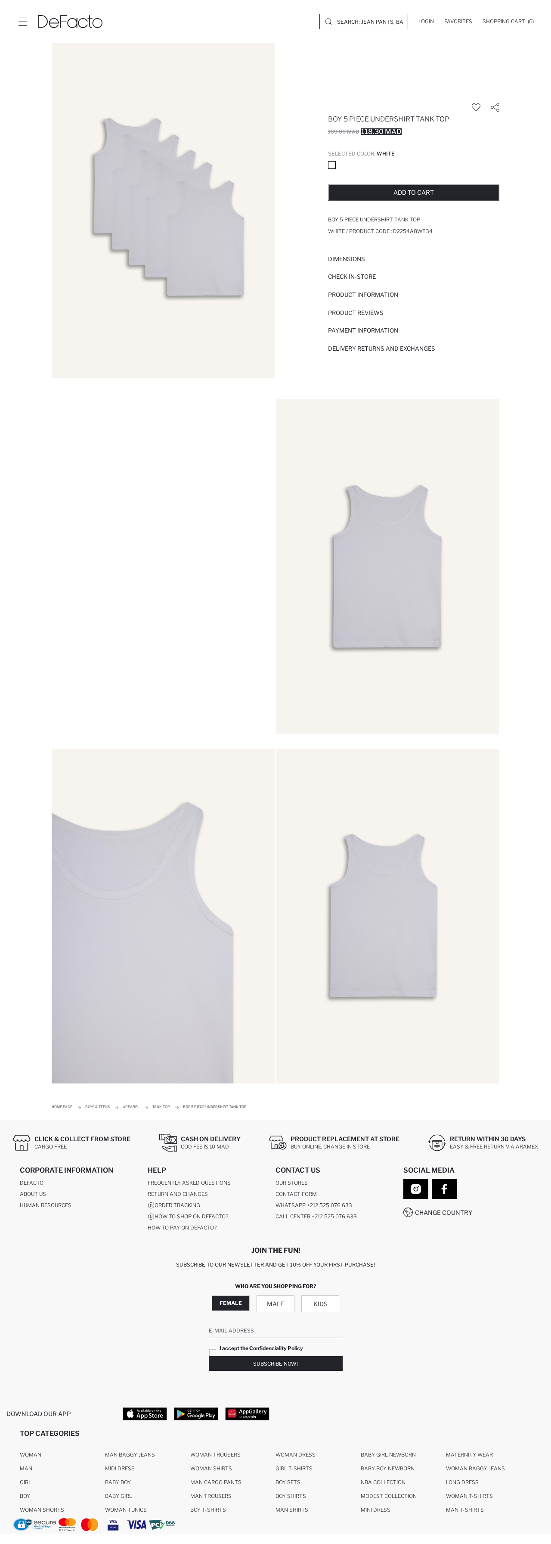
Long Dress (462, 1482)
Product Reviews (356, 312)
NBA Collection (383, 1482)
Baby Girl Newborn (388, 1454)
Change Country (443, 1212)
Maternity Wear (469, 1454)
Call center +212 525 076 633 (316, 1216)
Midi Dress (120, 1468)
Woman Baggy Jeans (475, 1468)
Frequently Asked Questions (189, 1183)
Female (231, 1303)
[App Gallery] (247, 1413)
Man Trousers (211, 1496)
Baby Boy (118, 1482)
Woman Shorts (42, 1510)
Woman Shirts (211, 1468)
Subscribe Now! (275, 1363)
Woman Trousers (215, 1454)
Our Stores (292, 1183)
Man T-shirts (465, 1510)
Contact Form (296, 1194)
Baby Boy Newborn (388, 1468)
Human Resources (45, 1205)
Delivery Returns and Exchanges (381, 348)
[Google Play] (196, 1413)
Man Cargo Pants (215, 1482)
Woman (30, 1454)
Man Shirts (292, 1510)
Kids (320, 1303)
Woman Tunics (126, 1510)
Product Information (363, 294)
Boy (25, 1496)
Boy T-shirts (208, 1510)
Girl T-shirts (294, 1468)
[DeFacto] (70, 21)
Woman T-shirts (469, 1496)
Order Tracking (177, 1205)
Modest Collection (389, 1496)
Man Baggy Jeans (130, 1454)
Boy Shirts (291, 1496)
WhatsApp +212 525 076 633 (314, 1205)
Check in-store (352, 276)
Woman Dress (296, 1454)
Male (275, 1303)
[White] (332, 165)
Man (26, 1468)
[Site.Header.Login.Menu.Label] (22, 21)
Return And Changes (178, 1194)
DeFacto (31, 1183)
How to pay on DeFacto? (182, 1227)
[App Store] (145, 1413)
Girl (25, 1482)
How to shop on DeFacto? (191, 1216)
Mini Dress (375, 1510)
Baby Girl (118, 1496)
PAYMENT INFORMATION (363, 330)
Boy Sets (288, 1482)
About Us (33, 1194)
